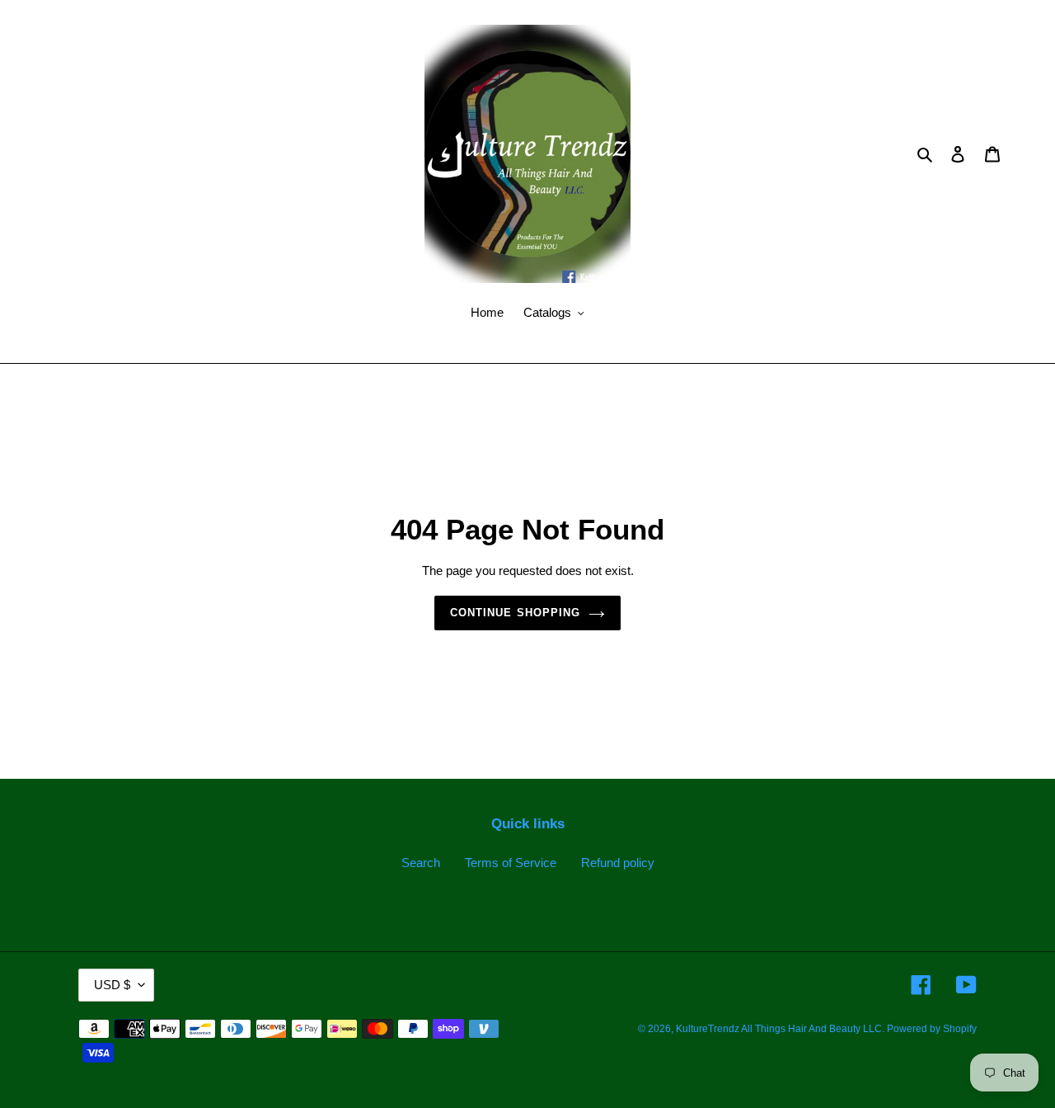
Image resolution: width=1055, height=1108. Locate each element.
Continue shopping (515, 612)
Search (420, 863)
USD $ (112, 985)
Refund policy (617, 863)
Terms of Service (510, 863)
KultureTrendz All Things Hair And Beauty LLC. (781, 1029)
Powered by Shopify (932, 1029)
